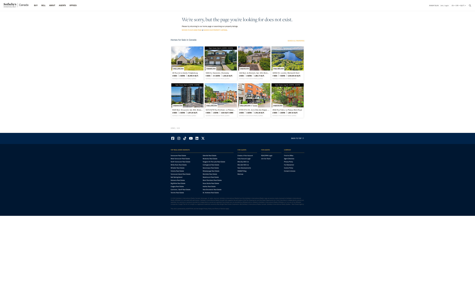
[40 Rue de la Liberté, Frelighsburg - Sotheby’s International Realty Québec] (187, 63)
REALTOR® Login (266, 155)
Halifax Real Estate (209, 186)
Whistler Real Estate (177, 168)
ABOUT (52, 5)
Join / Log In (444, 5)
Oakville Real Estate (209, 155)
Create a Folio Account (245, 155)
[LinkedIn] (197, 138)
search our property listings (215, 30)
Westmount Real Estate (211, 177)
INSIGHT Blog (434, 5)
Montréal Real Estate (210, 174)
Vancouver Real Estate (178, 155)
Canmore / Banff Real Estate (180, 189)
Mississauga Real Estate (211, 171)
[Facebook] (173, 138)
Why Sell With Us (243, 165)
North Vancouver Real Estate (180, 162)
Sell (43, 5)
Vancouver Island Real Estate (180, 174)
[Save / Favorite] (201, 48)
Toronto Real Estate (177, 193)
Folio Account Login (244, 159)
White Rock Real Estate (179, 165)
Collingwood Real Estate (211, 165)
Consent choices (289, 171)
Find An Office (288, 155)
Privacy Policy (288, 162)
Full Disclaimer (289, 165)
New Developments (244, 168)
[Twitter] (203, 138)
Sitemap (240, 174)
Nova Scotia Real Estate (211, 183)
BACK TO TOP (296, 138)
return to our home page (191, 30)
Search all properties (296, 41)
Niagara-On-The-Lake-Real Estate (214, 162)
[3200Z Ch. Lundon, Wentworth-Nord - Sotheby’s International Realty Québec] (288, 63)
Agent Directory (289, 159)
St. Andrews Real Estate (211, 193)
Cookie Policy (288, 168)
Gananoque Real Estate (211, 168)
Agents (62, 5)
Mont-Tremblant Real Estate (212, 180)
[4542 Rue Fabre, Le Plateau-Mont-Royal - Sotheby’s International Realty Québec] (288, 100)
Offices (73, 5)
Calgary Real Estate (177, 186)
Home (173, 128)
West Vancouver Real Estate (180, 159)
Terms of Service (220, 209)
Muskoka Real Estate (210, 159)
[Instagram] (179, 138)
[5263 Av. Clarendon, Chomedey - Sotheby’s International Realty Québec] (221, 63)
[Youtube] (191, 138)
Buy (36, 5)
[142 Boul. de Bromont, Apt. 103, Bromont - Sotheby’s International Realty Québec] (254, 63)
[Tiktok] (185, 138)
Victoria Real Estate (177, 171)
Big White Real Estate (178, 183)
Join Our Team (266, 159)
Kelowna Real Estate (178, 180)
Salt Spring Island (176, 177)
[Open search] (469, 5)
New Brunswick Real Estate (212, 189)
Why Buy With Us (243, 162)
